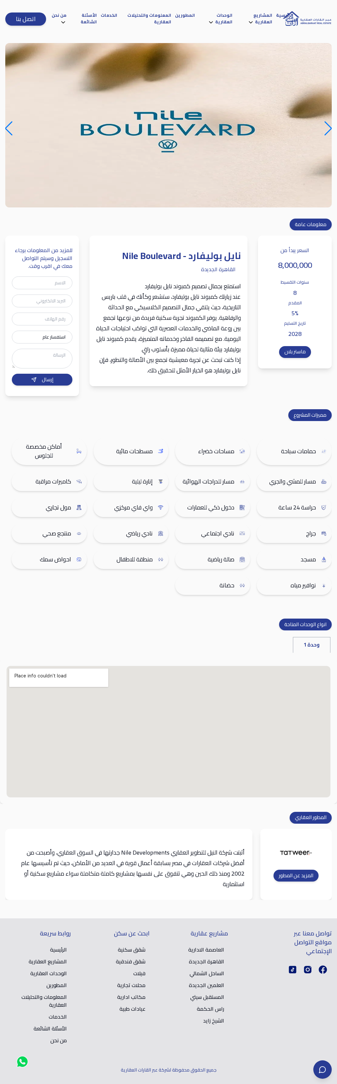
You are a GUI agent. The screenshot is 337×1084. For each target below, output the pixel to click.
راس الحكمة (210, 1009)
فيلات (139, 973)
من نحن (59, 15)
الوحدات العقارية (223, 18)
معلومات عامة (310, 224)
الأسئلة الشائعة (89, 18)
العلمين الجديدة (206, 985)
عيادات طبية (132, 1009)
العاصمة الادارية (206, 949)
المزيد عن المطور (296, 876)
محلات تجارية (131, 985)
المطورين (185, 15)
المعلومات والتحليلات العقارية (149, 18)
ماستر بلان (295, 351)
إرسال (47, 379)
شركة (225, 852)
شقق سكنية (131, 949)
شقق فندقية (130, 961)
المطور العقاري (310, 817)
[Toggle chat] (322, 1069)
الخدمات (109, 15)
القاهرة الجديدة (206, 961)
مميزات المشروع (310, 415)
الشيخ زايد (213, 1020)
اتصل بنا (26, 18)
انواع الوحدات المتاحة (305, 624)
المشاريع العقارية (262, 18)
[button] (328, 124)
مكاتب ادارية (131, 997)
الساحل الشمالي (207, 973)
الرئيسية (284, 15)
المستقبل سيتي (207, 997)
